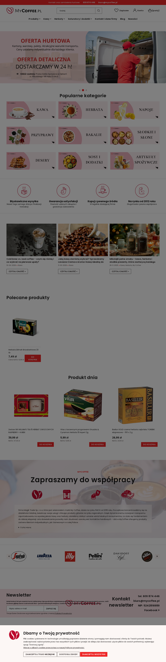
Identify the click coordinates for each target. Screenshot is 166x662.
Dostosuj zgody (68, 654)
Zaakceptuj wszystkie (93, 654)
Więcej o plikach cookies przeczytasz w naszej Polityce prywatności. (53, 647)
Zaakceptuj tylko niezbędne (40, 654)
